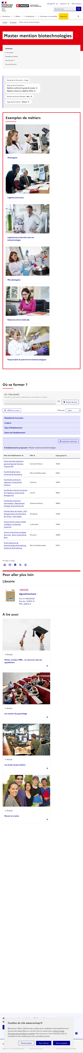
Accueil (5, 22)
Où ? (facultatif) (11, 394)
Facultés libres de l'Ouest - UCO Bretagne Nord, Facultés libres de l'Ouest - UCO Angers (15, 513)
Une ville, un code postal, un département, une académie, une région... (26, 397)
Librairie (63, 3)
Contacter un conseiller (48, 16)
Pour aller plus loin (11, 64)
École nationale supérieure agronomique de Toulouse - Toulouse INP (14, 463)
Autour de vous (71, 402)
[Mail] (10, 565)
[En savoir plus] (36, 88)
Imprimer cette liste (69, 441)
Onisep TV (51, 3)
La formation (9, 52)
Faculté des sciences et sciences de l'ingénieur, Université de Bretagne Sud (15, 492)
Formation (13, 22)
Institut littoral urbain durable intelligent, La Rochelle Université (15, 524)
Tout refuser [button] (44, 1043)
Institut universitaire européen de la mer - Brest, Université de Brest (15, 534)
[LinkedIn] (15, 565)
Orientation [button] (30, 16)
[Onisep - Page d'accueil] (22, 5)
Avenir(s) (63, 16)
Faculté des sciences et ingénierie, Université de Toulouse (13, 482)
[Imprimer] (5, 565)
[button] (41, 418)
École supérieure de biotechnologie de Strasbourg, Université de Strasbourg (15, 545)
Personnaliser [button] (26, 1043)
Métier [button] (17, 16)
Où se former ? (9, 60)
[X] (20, 565)
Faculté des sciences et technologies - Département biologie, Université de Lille (14, 503)
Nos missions (76, 3)
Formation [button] (6, 16)
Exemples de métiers (11, 56)
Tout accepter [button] (61, 1043)
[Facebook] (25, 565)
